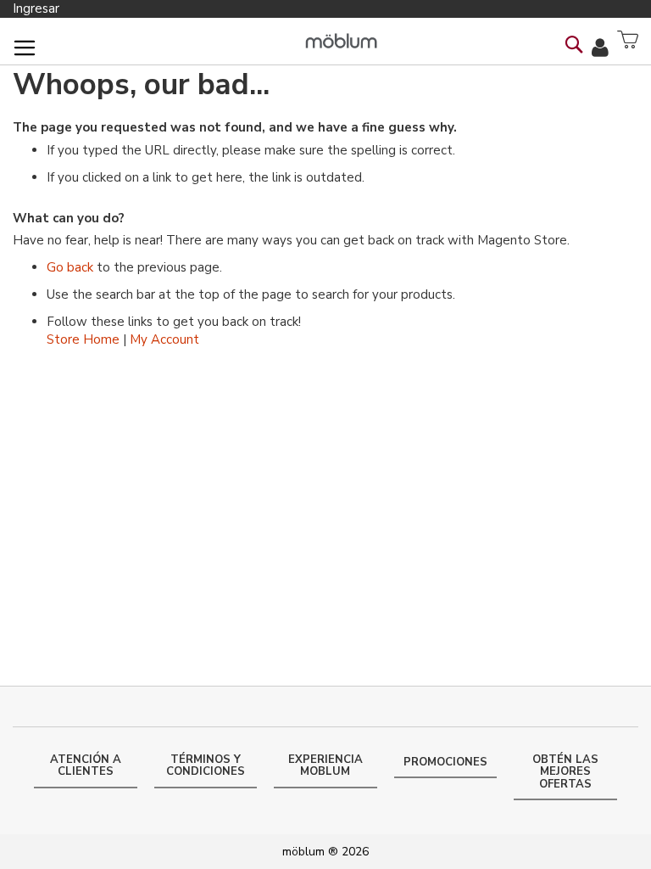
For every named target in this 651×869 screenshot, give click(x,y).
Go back (70, 267)
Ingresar (36, 8)
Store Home (83, 339)
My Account (164, 339)
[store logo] (341, 41)
